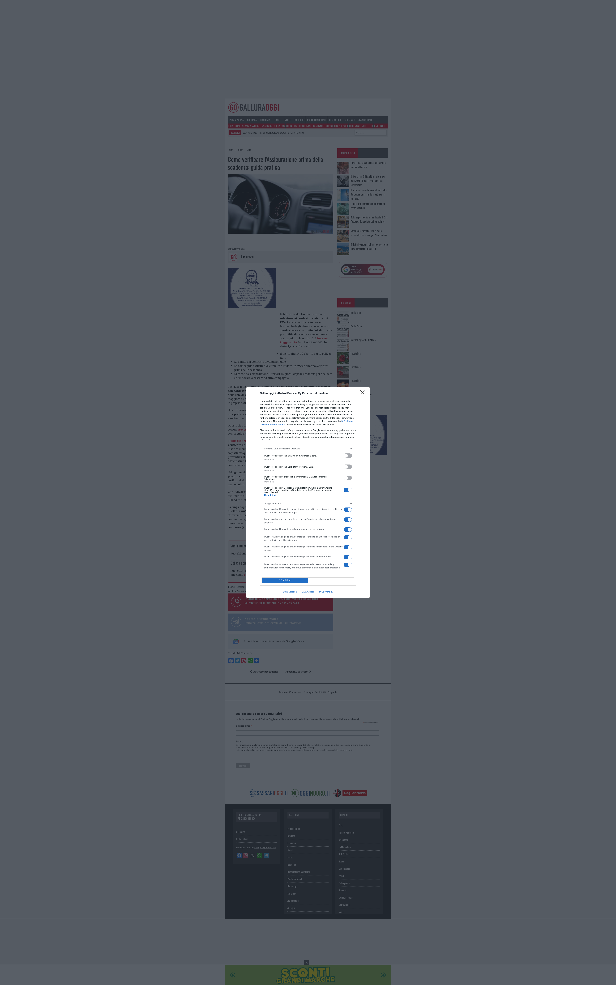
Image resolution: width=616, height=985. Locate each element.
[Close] (363, 393)
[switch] (348, 455)
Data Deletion (290, 591)
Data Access (308, 591)
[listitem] (308, 448)
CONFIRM (285, 580)
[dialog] (308, 492)
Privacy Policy (326, 591)
